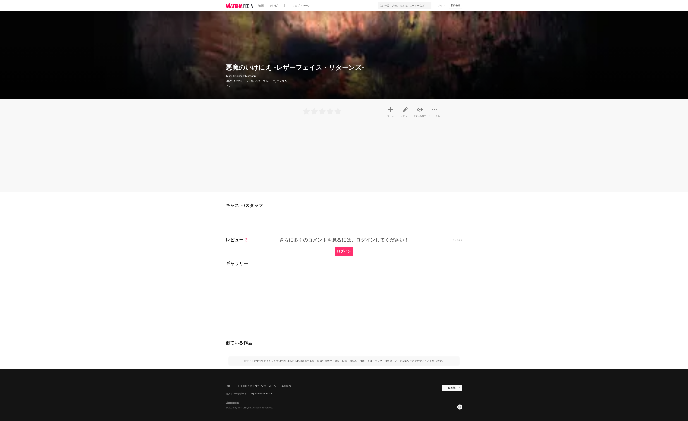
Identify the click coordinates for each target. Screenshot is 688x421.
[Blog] (459, 407)
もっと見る (434, 116)
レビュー (405, 116)
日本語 (452, 387)
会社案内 (286, 386)
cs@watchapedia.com (261, 393)
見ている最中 (419, 116)
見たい (390, 116)
